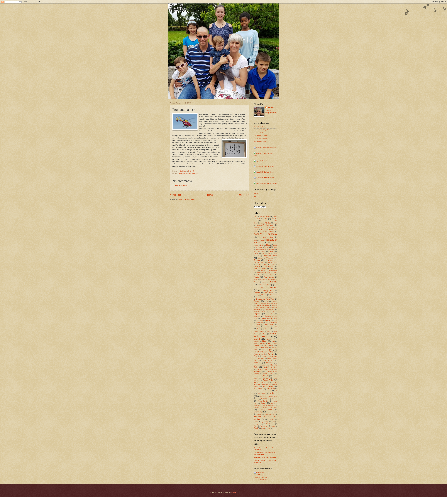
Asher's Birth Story (260, 142)
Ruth (255, 196)
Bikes (268, 245)
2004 (259, 219)
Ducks (263, 271)
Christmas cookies (272, 262)
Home (210, 195)
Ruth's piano (257, 391)
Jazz (258, 324)
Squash (264, 407)
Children (269, 258)
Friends (273, 281)
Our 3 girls (267, 350)
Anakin (275, 223)
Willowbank (264, 426)
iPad (267, 322)
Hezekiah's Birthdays (269, 318)
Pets (255, 356)
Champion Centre (270, 256)
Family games (269, 277)
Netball (262, 343)
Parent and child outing (263, 352)
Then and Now (269, 414)
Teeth (275, 412)
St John (274, 407)
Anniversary (257, 227)
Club (273, 264)
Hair (266, 301)
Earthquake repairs (263, 273)
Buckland (271, 107)
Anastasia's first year (265, 225)
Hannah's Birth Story (261, 133)
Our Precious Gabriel (261, 136)
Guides (256, 301)
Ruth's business (266, 384)
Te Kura (269, 412)
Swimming (195, 173)
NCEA (255, 343)
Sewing (264, 399)
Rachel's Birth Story (260, 127)
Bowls (275, 247)
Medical (257, 339)
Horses (268, 320)
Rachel (256, 193)
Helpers (257, 314)
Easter (275, 273)
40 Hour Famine (266, 221)
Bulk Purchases (259, 251)
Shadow (274, 399)
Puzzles (269, 363)
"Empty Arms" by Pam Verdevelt (265, 457)
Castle (275, 253)
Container (257, 266)
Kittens (267, 329)
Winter (273, 426)
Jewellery (257, 327)
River (274, 376)
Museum (256, 341)
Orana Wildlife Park (261, 347)
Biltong (275, 245)
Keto (258, 329)
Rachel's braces (262, 369)
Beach (262, 240)
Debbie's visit (269, 266)
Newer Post (175, 195)
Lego (268, 331)
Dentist (263, 268)
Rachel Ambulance (259, 365)
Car (263, 253)
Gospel (267, 297)
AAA (261, 223)
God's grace (259, 297)
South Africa (257, 405)
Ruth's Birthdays (260, 382)
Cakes (271, 251)
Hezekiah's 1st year (184, 173)
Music (264, 341)
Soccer (273, 403)
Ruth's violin (267, 391)
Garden (273, 287)
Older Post (244, 195)
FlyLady (264, 282)
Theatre (259, 414)
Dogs (271, 268)
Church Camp (262, 264)
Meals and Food (265, 335)
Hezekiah (257, 316)
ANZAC (265, 227)
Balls (255, 240)
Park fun (271, 354)
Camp (256, 253)
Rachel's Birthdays (270, 367)
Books (266, 247)
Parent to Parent (259, 354)
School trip (263, 396)
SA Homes (262, 393)
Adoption (268, 223)
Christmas (269, 260)
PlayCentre (260, 358)
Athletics (263, 237)
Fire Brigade (271, 279)
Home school (259, 320)
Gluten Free (273, 295)
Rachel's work (257, 376)
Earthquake (273, 271)
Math (264, 334)
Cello (258, 256)
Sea (257, 399)
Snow (263, 403)
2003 (275, 217)
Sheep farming (263, 401)
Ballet (272, 237)
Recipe (266, 376)
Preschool (257, 363)
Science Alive (272, 396)
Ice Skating (259, 322)
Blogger (233, 492)
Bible (262, 245)
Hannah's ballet (264, 307)
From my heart (265, 285)
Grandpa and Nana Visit (265, 299)
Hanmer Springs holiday (269, 303)
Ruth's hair (258, 389)
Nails (273, 341)
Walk (255, 426)
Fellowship (263, 279)
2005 (265, 219)
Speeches (256, 407)
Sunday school (266, 409)
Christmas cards (259, 262)
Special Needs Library (269, 405)
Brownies (271, 249)
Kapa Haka (266, 327)
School (273, 393)
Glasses (264, 295)
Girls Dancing (268, 293)
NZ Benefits (268, 345)
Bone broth (259, 247)
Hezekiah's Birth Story (261, 139)
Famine (256, 279)
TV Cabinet (270, 424)
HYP (276, 320)
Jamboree (274, 322)
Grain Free (274, 297)
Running (265, 378)
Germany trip (267, 291)
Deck (255, 268)
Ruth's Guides (268, 386)
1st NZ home (265, 217)
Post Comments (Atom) (187, 199)
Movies (269, 339)
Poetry (269, 358)
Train (273, 422)
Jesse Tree (268, 325)
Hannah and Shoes (262, 305)
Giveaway (256, 295)
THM (271, 420)
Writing (263, 428)
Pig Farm (273, 356)
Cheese (260, 258)
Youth (268, 428)
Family (256, 277)
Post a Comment (181, 185)
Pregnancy (267, 360)
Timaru (256, 422)
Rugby (255, 378)
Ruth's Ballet (268, 380)
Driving (255, 270)
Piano (265, 356)
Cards (268, 253)
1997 (255, 216)
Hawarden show (259, 311)
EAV (258, 275)
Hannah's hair (269, 309)
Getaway (257, 293)
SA (276, 391)
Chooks (257, 260)
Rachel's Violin (268, 374)
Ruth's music (270, 388)
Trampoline (257, 424)
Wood (256, 428)
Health (272, 311)
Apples (273, 227)
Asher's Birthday (268, 231)
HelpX (270, 314)
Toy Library (264, 422)
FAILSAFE (269, 275)
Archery (256, 229)
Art (262, 229)
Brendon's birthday (261, 249)
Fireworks (257, 282)
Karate (275, 327)
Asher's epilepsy (265, 234)
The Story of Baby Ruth (262, 130)
